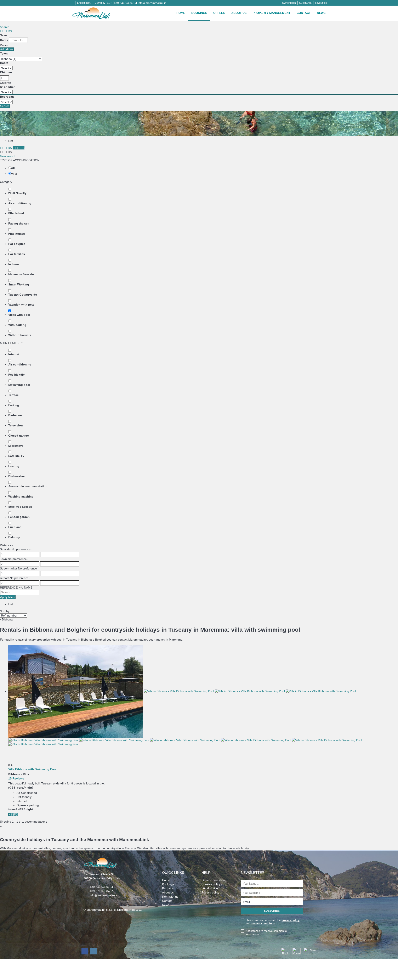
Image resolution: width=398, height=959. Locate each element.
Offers (219, 13)
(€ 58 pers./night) (20, 787)
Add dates (6, 49)
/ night (28, 809)
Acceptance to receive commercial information (266, 932)
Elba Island (16, 213)
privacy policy (291, 920)
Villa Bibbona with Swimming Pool (32, 769)
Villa (14, 173)
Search (4, 27)
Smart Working (18, 284)
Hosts (4, 62)
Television (15, 425)
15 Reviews (16, 778)
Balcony (14, 537)
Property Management (271, 13)
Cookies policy (210, 884)
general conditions (263, 923)
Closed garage (18, 435)
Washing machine (20, 496)
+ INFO (13, 814)
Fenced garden (19, 516)
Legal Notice (209, 888)
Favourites (321, 2)
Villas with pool (19, 314)
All (13, 168)
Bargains (168, 888)
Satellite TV (16, 456)
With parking (17, 325)
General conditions (213, 880)
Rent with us (170, 896)
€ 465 (19, 809)
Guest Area (305, 2)
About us (238, 13)
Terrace (13, 395)
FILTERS (6, 31)
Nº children (8, 87)
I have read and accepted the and (273, 922)
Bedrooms (7, 96)
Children (6, 72)
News (321, 13)
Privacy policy (210, 892)
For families (16, 254)
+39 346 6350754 (125, 3)
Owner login (289, 2)
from (11, 809)
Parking (13, 405)
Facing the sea (18, 223)
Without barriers (19, 335)
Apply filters (7, 597)
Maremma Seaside (21, 274)
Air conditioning (19, 203)
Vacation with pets (21, 304)
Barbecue (15, 415)
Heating (13, 466)
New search (8, 156)
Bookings (199, 13)
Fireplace (14, 527)
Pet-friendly (16, 374)
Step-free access (20, 506)
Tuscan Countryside (22, 294)
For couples (16, 243)
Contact (304, 13)
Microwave (15, 445)
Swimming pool (19, 384)
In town (13, 264)
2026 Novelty (17, 193)
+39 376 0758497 (101, 891)
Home (180, 13)
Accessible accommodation (27, 486)
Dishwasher (16, 476)
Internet (13, 354)
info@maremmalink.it (152, 3)
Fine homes (16, 233)
